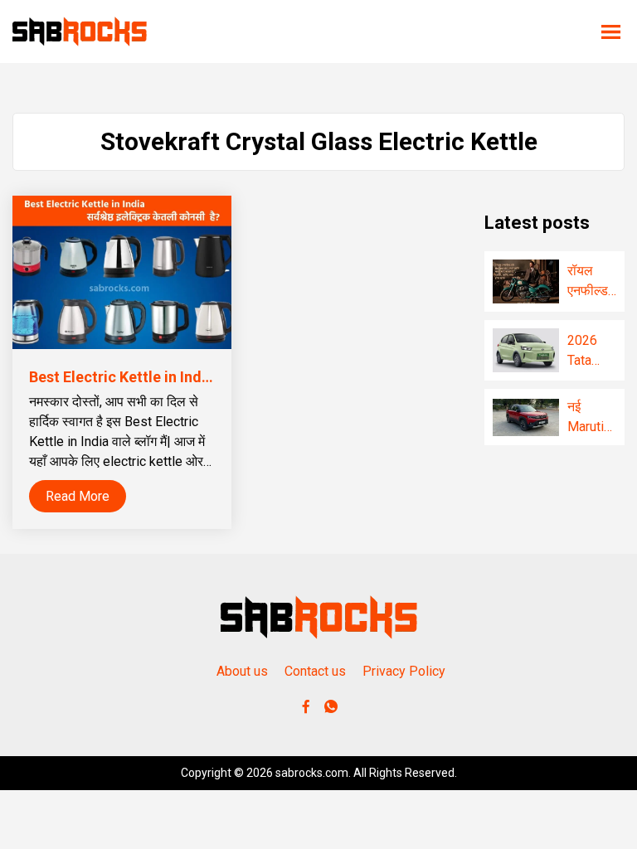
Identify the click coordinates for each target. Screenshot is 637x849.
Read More (77, 496)
